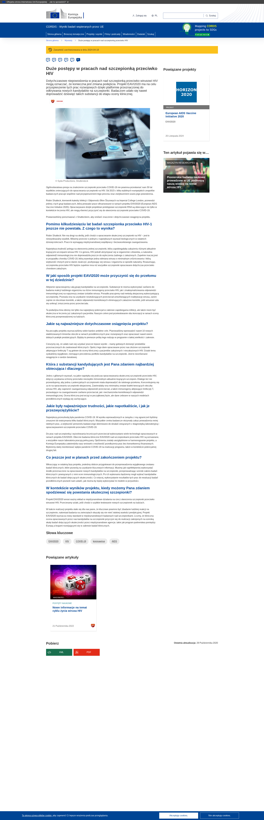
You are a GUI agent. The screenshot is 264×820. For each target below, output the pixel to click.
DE (48, 59)
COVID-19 (81, 541)
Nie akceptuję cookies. (219, 815)
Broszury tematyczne (74, 34)
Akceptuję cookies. (178, 815)
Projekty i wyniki (94, 34)
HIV (67, 541)
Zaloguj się (141, 15)
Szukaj (150, 34)
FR (66, 59)
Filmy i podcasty (112, 34)
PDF (89, 652)
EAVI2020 (53, 541)
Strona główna (54, 34)
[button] (154, 16)
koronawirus (99, 541)
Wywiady (68, 40)
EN (54, 59)
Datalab (141, 34)
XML (61, 652)
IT (72, 59)
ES (60, 59)
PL (78, 59)
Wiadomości (129, 34)
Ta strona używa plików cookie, (37, 815)
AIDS (114, 541)
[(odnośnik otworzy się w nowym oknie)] (68, 13)
